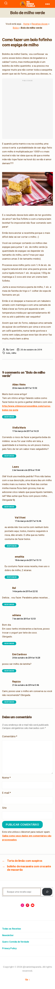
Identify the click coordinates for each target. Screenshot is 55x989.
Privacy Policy (9, 948)
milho (13, 353)
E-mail (6, 792)
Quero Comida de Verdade (15, 941)
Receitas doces (40, 23)
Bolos (16, 27)
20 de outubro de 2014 (31, 349)
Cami (11, 349)
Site (4, 807)
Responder (9, 417)
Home (26, 23)
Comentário (9, 736)
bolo (8, 353)
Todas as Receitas (11, 928)
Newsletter (8, 935)
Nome (6, 777)
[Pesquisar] (47, 892)
